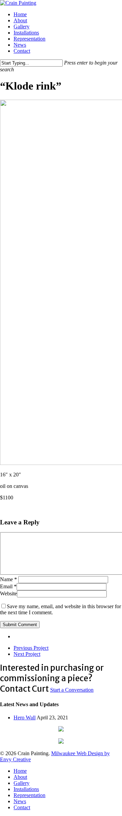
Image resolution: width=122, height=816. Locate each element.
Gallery (21, 783)
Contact (22, 807)
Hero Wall (25, 717)
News (20, 801)
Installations (26, 789)
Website (8, 593)
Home (20, 771)
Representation (29, 795)
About (20, 777)
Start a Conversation (72, 690)
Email (8, 586)
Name (8, 579)
